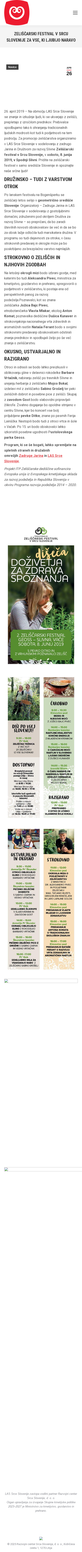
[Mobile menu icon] (75, 12)
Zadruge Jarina (31, 456)
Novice (12, 67)
